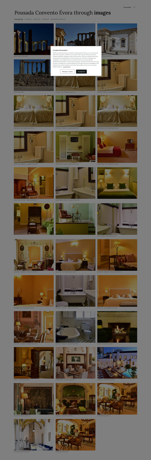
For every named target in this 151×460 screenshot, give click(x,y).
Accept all (81, 71)
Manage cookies (67, 71)
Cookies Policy (66, 67)
